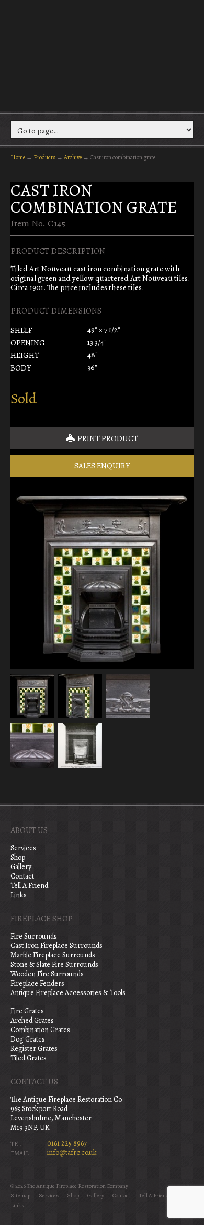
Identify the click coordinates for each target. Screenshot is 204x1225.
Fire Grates (27, 1011)
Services (23, 848)
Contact (22, 876)
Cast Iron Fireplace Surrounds (56, 946)
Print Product (107, 438)
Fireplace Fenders (37, 983)
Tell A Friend (29, 886)
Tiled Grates (28, 1058)
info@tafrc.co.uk (72, 1153)
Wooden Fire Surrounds (47, 974)
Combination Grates (40, 1030)
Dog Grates (27, 1039)
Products (44, 157)
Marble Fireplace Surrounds (52, 955)
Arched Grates (32, 1020)
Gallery (20, 867)
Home (17, 157)
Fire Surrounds (33, 936)
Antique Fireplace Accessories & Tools (68, 993)
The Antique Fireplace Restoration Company (102, 54)
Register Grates (34, 1049)
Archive (73, 157)
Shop (17, 857)
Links (18, 895)
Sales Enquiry (102, 465)
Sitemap (20, 1195)
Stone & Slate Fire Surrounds (54, 964)
